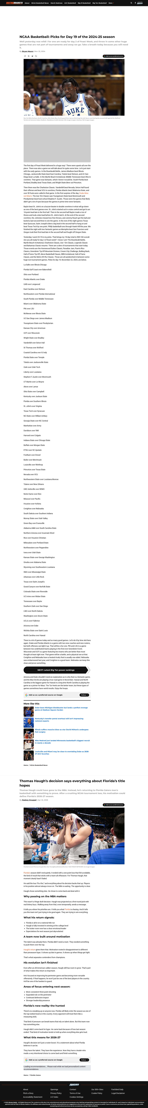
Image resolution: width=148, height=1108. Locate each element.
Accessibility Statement (32, 1097)
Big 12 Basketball (84, 3)
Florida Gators (35, 1075)
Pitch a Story (28, 1093)
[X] (131, 3)
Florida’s (27, 873)
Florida (67, 909)
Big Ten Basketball (100, 3)
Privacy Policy (56, 1093)
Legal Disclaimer (118, 1093)
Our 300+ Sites (97, 1089)
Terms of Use (75, 1093)
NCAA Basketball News (40, 3)
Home (26, 765)
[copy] (36, 56)
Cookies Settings (76, 1097)
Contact (73, 1089)
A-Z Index (54, 1097)
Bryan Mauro (27, 51)
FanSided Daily (117, 1089)
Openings (54, 1089)
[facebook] (135, 3)
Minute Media (12, 1102)
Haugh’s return (30, 950)
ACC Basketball (70, 3)
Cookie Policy (96, 1093)
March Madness (56, 3)
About (27, 3)
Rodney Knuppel (29, 800)
